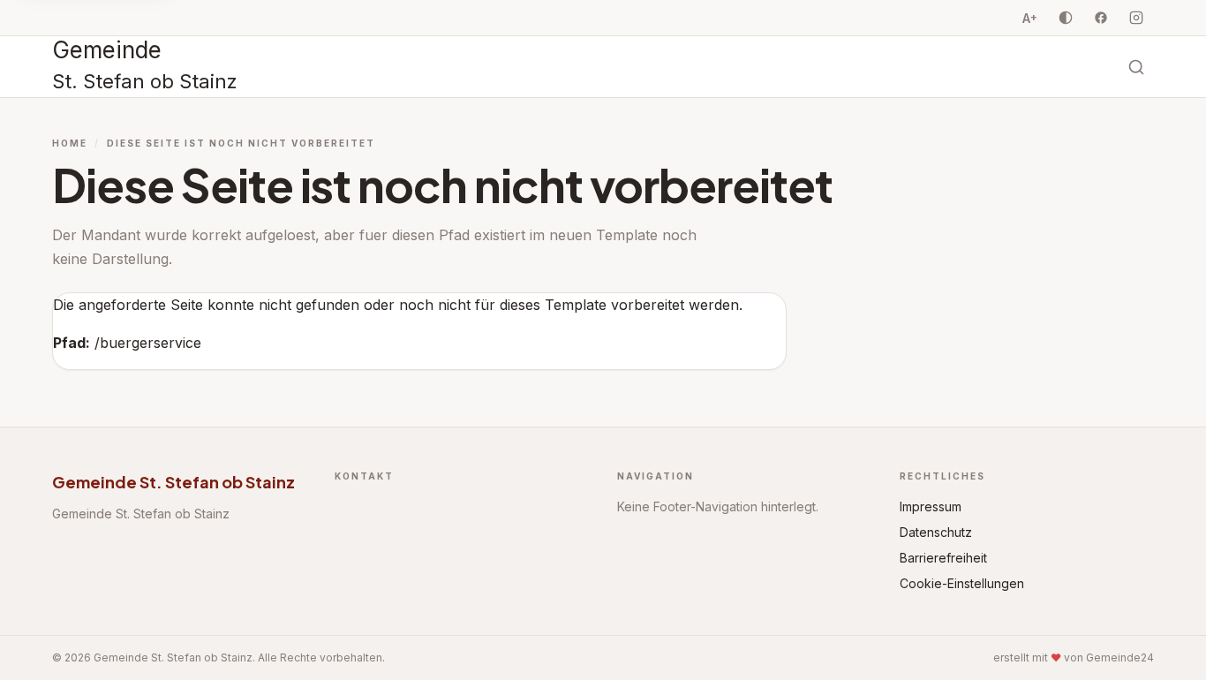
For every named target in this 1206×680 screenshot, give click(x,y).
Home (69, 143)
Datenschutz (936, 532)
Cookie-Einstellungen (962, 583)
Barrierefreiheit (943, 557)
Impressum (930, 506)
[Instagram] (1136, 17)
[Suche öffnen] (1136, 67)
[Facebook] (1101, 17)
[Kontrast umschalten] (1065, 17)
